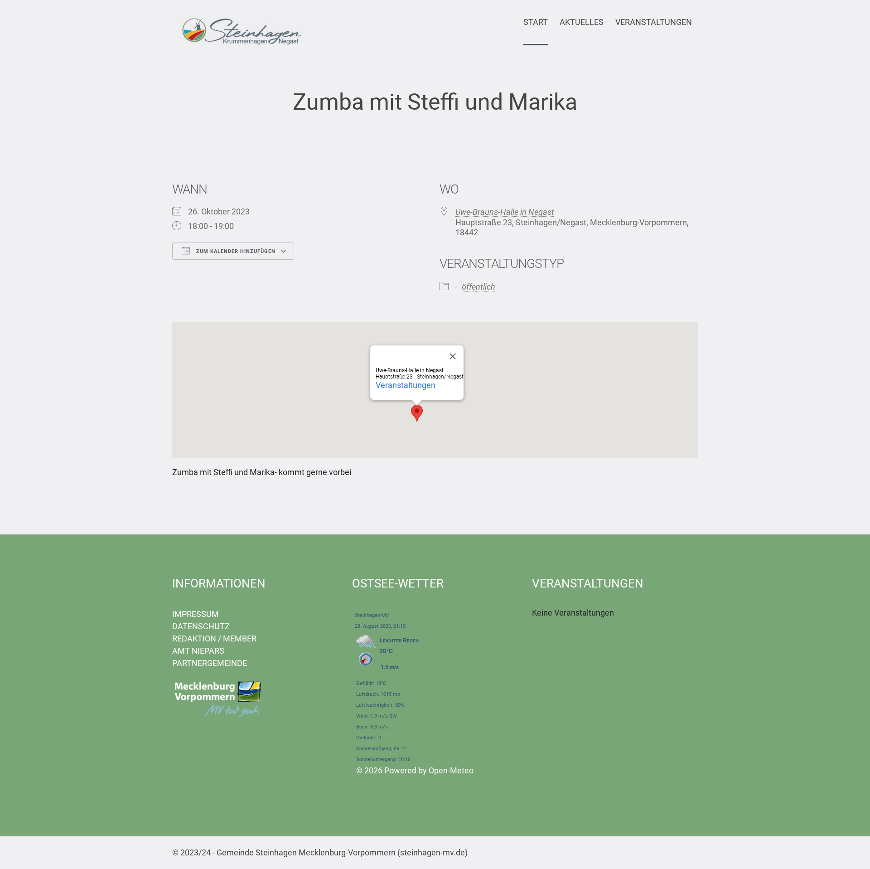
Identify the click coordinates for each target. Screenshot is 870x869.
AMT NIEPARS (198, 650)
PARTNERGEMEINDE (209, 663)
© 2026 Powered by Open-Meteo (415, 770)
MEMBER (239, 638)
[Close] (453, 356)
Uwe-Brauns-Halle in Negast (504, 212)
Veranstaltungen (405, 385)
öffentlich (478, 286)
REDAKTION (194, 638)
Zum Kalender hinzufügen (235, 251)
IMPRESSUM (195, 614)
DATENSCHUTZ (201, 626)
